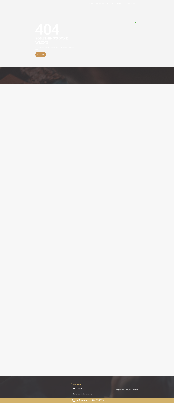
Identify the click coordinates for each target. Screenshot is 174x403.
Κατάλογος (110, 3)
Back (42, 55)
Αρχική (91, 3)
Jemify (123, 389)
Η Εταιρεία (120, 3)
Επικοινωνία (131, 3)
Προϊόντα (99, 3)
